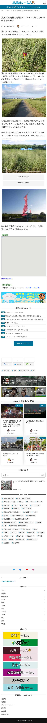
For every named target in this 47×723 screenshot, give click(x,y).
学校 (35, 512)
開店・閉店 (4, 596)
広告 (2, 621)
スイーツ (39, 502)
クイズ (3, 615)
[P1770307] (24, 100)
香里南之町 (20, 539)
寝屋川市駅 (7, 519)
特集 (2, 603)
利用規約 (4, 702)
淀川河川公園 (24, 371)
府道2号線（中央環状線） (18, 526)
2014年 (28, 287)
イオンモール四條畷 (23, 498)
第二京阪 (20, 536)
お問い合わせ (5, 714)
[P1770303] (24, 156)
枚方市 (6, 536)
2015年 (36, 287)
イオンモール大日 (9, 502)
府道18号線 (26, 529)
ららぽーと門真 (8, 498)
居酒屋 (39, 522)
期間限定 (31, 532)
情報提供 (4, 593)
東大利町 (40, 532)
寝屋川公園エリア (17, 515)
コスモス (6, 371)
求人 (2, 618)
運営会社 (4, 708)
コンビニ (30, 502)
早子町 (14, 532)
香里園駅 (6, 543)
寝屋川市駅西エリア (26, 522)
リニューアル (35, 505)
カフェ (21, 502)
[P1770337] (24, 55)
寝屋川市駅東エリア (10, 522)
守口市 (6, 515)
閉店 (5, 539)
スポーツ (6, 505)
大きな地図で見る (7, 279)
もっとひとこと (23, 343)
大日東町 (27, 512)
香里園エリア (32, 539)
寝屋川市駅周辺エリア (22, 519)
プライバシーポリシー (7, 705)
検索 (42, 475)
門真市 (40, 536)
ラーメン (24, 505)
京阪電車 (6, 509)
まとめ (3, 606)
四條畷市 (16, 509)
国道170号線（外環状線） (12, 512)
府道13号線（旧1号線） (11, 529)
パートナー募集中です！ (8, 581)
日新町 (6, 532)
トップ (3, 590)
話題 (2, 609)
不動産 (3, 624)
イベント (4, 612)
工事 (5, 526)
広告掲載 (4, 711)
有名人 (22, 532)
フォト (36, 26)
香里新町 (16, 543)
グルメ (3, 599)
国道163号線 (27, 509)
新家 (35, 529)
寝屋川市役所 (31, 515)
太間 (14, 371)
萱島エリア (30, 536)
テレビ (15, 505)
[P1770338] (24, 205)
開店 (11, 539)
